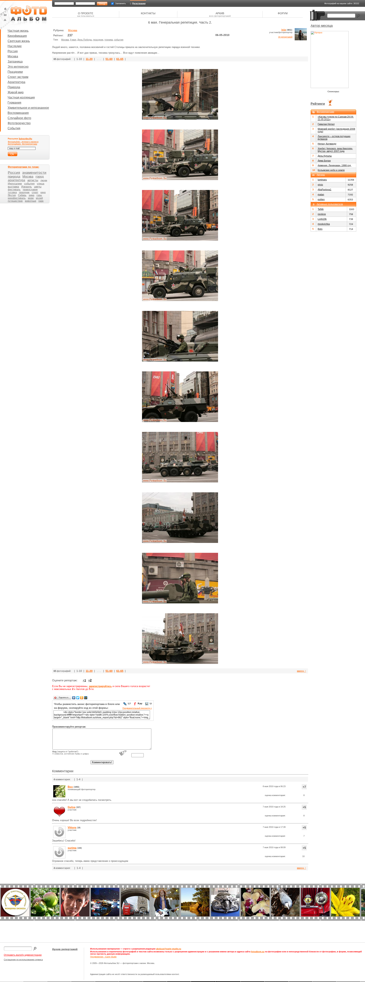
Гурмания (14, 102)
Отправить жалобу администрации (23, 955)
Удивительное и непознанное (28, 107)
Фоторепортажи (325, 111)
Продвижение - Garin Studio (103, 957)
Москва (13, 56)
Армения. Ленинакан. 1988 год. (334, 165)
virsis (320, 184)
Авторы (321, 174)
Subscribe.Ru (25, 138)
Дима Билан (324, 160)
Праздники (15, 71)
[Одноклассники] (82, 697)
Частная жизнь (18, 30)
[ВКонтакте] (74, 697)
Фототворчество (19, 123)
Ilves (320, 229)
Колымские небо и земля (331, 170)
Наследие (15, 46)
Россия (13, 51)
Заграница (15, 61)
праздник (98, 39)
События (14, 128)
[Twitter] (78, 697)
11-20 (89, 58)
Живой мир (16, 92)
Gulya (71, 807)
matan (321, 194)
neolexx (322, 214)
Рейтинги (318, 103)
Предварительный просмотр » (137, 708)
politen (321, 199)
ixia (283, 29)
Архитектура (16, 82)
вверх (301, 670)
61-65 (119, 58)
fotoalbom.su (257, 951)
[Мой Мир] (86, 697)
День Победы (84, 39)
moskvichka (324, 224)
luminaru (322, 179)
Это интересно (18, 66)
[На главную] (5, 9)
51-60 (109, 58)
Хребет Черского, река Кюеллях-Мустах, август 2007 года (335, 150)
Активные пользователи (330, 204)
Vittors (72, 827)
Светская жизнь (19, 41)
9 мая (73, 39)
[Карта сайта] (5, 20)
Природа (14, 87)
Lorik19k (322, 219)
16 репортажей (285, 37)
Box (70, 786)
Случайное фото (19, 118)
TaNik (321, 209)
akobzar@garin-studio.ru (168, 949)
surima (72, 847)
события (118, 39)
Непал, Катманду (327, 143)
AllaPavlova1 (324, 189)
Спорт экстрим (18, 77)
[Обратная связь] (5, 15)
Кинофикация (17, 35)
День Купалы (325, 156)
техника (108, 39)
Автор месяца (322, 26)
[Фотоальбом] (28, 15)
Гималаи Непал (326, 124)
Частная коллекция (21, 97)
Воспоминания (18, 112)
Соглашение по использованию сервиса (23, 959)
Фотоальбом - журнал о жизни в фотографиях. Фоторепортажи (23, 143)
